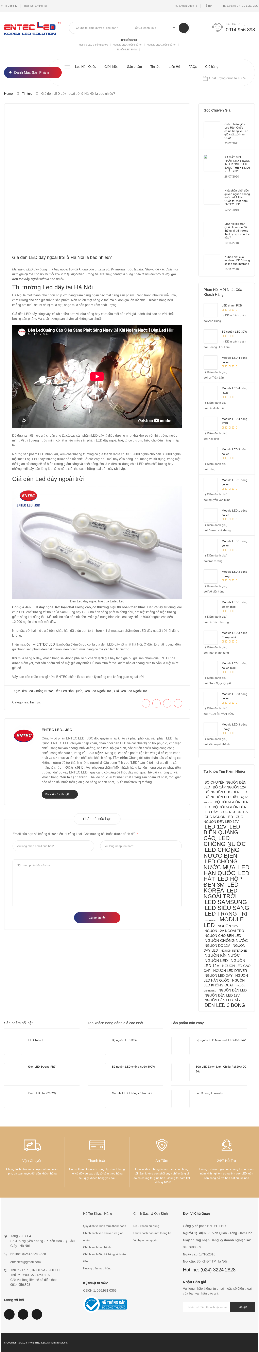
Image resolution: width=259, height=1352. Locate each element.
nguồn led (216, 960)
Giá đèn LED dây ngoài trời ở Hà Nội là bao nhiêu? (62, 257)
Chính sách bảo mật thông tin (152, 1233)
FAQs (193, 66)
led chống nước (225, 841)
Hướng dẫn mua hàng (97, 1268)
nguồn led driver (230, 971)
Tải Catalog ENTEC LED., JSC (240, 5)
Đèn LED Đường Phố (41, 1066)
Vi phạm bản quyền (145, 1240)
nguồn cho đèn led (223, 936)
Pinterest (37, 1316)
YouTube (23, 1316)
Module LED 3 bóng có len (127, 44)
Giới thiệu (111, 66)
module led (224, 922)
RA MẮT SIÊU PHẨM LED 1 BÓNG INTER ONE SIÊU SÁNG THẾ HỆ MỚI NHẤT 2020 (237, 164)
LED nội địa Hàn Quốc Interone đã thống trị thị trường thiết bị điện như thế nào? (237, 230)
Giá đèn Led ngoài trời (131, 691)
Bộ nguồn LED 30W (124, 1040)
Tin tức (155, 66)
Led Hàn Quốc (85, 66)
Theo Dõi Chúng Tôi (35, 5)
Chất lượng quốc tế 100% (227, 78)
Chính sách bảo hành (97, 1247)
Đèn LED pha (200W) (42, 1093)
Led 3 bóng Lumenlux (210, 1093)
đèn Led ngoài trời (98, 691)
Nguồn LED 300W (127, 49)
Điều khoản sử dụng (146, 1226)
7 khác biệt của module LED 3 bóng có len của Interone (237, 260)
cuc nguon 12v (234, 812)
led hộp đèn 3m (223, 882)
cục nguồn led (219, 817)
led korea (221, 887)
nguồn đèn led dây (223, 1000)
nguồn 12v (228, 926)
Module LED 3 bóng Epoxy (93, 44)
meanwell (211, 920)
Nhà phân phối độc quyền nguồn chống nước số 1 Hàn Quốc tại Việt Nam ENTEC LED (237, 197)
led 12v (216, 826)
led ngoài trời (221, 893)
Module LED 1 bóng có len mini (132, 1093)
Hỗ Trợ (208, 5)
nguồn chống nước (226, 940)
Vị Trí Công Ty (9, 5)
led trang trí (226, 914)
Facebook (9, 1316)
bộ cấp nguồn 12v (229, 787)
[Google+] (178, 703)
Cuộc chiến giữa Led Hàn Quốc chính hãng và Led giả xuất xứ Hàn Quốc (236, 130)
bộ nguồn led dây (221, 797)
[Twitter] (156, 703)
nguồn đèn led (233, 990)
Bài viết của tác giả (57, 794)
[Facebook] (146, 703)
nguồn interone (234, 950)
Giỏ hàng (211, 66)
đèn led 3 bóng (225, 1005)
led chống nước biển (222, 853)
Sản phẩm (134, 66)
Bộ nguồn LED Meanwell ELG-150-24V (221, 1040)
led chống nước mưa (221, 864)
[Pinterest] (167, 703)
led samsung (226, 902)
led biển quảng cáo (222, 832)
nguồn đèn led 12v (222, 995)
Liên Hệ (174, 66)
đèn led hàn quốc (68, 691)
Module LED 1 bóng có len (161, 44)
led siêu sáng (227, 908)
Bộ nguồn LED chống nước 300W (133, 1066)
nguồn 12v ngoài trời (225, 931)
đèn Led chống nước (37, 691)
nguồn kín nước (222, 955)
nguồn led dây (218, 976)
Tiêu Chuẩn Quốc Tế (185, 5)
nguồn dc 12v (217, 946)
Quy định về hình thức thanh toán (104, 1226)
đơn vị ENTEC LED (41, 644)
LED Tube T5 (36, 1040)
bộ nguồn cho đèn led (226, 792)
